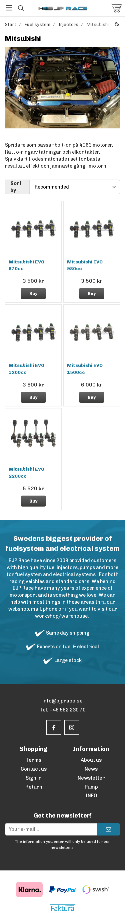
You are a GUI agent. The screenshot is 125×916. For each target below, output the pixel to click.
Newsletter (91, 778)
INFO (91, 796)
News (91, 769)
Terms (34, 760)
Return (33, 787)
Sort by (16, 186)
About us (91, 760)
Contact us (34, 769)
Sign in (34, 778)
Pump (91, 787)
